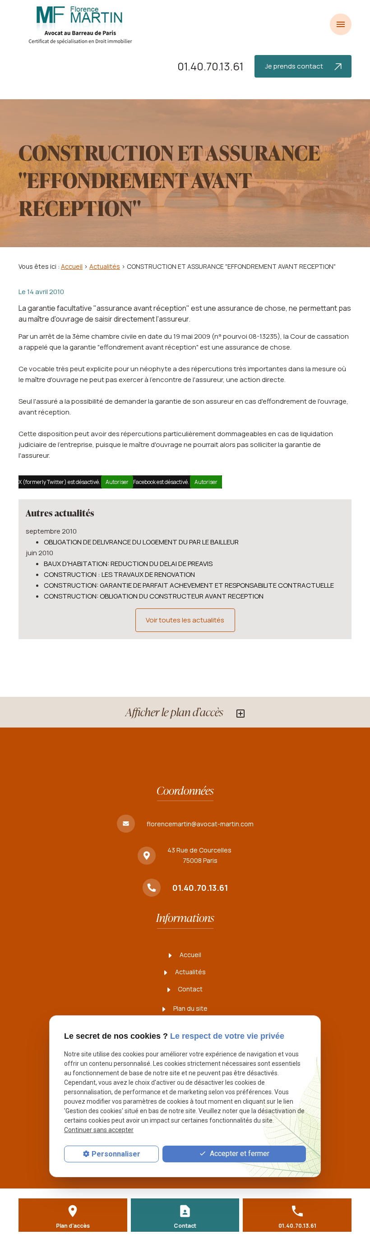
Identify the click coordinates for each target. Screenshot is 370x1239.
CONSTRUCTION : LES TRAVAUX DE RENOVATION (119, 574)
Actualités (104, 266)
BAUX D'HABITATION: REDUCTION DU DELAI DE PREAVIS (128, 563)
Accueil (72, 266)
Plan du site (190, 1008)
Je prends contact (294, 66)
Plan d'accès (73, 1226)
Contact (189, 989)
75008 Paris (200, 855)
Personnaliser (116, 1154)
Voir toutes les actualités (185, 620)
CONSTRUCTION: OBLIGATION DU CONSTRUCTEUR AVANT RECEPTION (154, 596)
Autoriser (117, 482)
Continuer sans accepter (99, 1129)
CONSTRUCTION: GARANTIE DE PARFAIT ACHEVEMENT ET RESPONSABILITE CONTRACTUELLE (189, 585)
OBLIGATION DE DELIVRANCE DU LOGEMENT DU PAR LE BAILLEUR (141, 542)
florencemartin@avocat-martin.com (200, 824)
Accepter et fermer (238, 1153)
